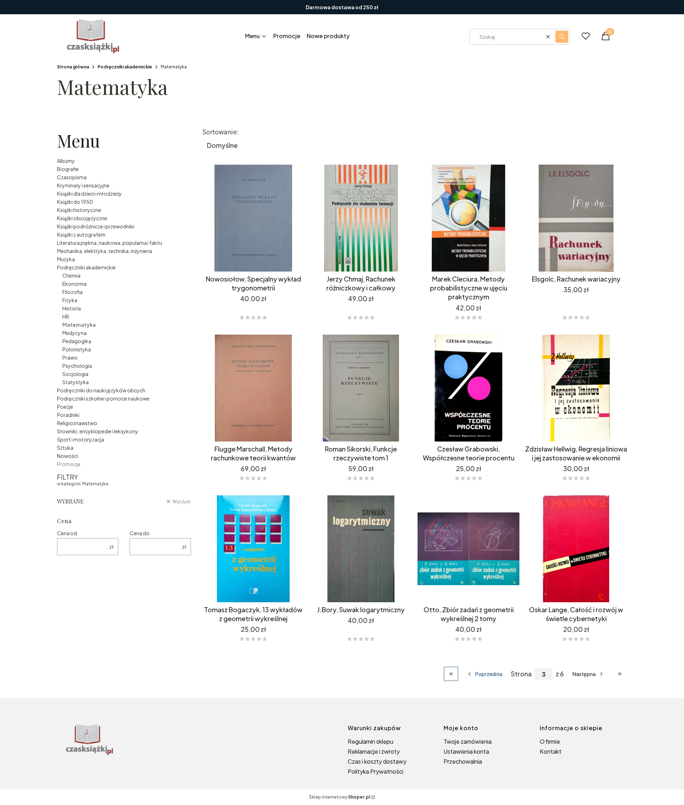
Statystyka (75, 382)
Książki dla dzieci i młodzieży (89, 193)
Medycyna (74, 333)
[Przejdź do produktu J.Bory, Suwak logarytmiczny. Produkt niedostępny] (361, 548)
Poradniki (68, 415)
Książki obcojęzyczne (82, 218)
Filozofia (72, 292)
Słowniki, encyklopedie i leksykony (97, 431)
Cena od (67, 533)
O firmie (550, 741)
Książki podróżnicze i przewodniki (95, 226)
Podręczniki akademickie (125, 66)
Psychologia (77, 365)
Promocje (69, 464)
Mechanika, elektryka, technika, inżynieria (104, 251)
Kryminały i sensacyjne (83, 185)
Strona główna (73, 66)
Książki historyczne (79, 210)
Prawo (70, 357)
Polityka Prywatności (375, 771)
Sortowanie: (220, 131)
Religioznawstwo (77, 423)
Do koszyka (571, 428)
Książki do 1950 (75, 201)
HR (65, 316)
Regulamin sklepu (370, 741)
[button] (561, 37)
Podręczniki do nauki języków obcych (101, 390)
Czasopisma (72, 177)
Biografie (68, 169)
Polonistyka (76, 349)
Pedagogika (76, 341)
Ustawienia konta (466, 751)
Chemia (71, 275)
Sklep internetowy (339, 797)
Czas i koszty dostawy (377, 761)
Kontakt (550, 751)
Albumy (66, 161)
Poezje (65, 406)
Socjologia (75, 374)
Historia (71, 308)
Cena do (140, 533)
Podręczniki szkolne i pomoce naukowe (103, 398)
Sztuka (65, 447)
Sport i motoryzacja (80, 439)
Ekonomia (74, 283)
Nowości (67, 456)
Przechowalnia (463, 761)
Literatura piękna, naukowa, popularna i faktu (109, 242)
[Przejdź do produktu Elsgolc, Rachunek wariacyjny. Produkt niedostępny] (576, 218)
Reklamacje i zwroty (374, 751)
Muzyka (66, 259)
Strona (521, 673)
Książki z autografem (81, 234)
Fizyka (69, 300)
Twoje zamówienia (468, 741)
